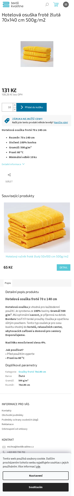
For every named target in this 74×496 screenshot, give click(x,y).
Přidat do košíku (34, 107)
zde (38, 467)
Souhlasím (36, 487)
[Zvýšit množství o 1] (14, 105)
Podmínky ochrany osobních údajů (20, 420)
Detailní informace (11, 164)
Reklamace (8, 424)
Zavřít (21, 174)
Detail (64, 267)
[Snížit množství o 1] (14, 109)
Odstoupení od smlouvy (14, 429)
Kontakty (6, 410)
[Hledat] (47, 4)
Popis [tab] (8, 283)
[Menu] (66, 4)
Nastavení (35, 476)
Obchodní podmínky (12, 415)
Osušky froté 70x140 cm (32, 372)
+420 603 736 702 (16, 452)
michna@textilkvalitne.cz (20, 447)
